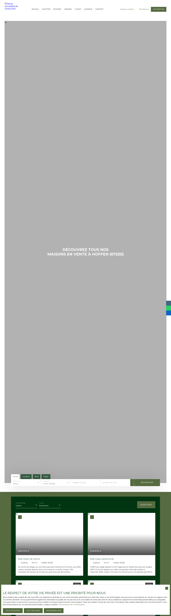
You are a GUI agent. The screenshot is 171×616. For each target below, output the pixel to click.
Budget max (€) (79, 483)
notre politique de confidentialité (71, 605)
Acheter (46, 9)
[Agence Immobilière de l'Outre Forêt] (10, 9)
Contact (99, 9)
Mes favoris (144, 9)
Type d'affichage (20, 503)
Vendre (68, 9)
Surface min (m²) (109, 483)
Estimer (57, 9)
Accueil (35, 9)
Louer (78, 9)
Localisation (46, 481)
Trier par (41, 503)
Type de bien (17, 481)
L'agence (88, 9)
